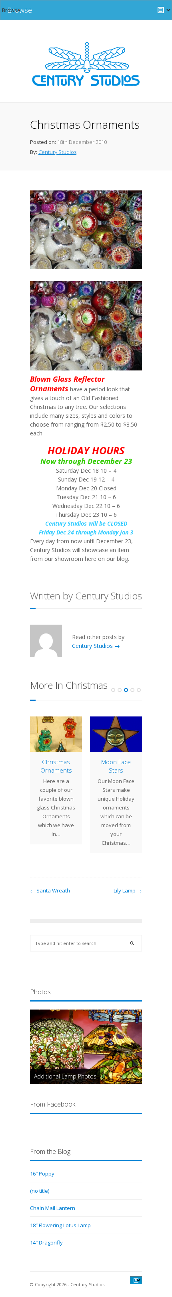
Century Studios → (96, 646)
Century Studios (57, 152)
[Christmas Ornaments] (56, 734)
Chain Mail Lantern (52, 1208)
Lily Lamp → (128, 890)
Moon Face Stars (116, 766)
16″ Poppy (42, 1173)
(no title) (39, 1190)
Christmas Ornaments (56, 766)
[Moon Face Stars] (116, 734)
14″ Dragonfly (46, 1242)
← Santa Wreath (50, 890)
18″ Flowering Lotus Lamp (60, 1225)
